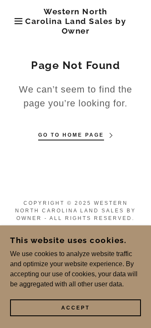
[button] (12, 21)
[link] (75, 21)
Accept (75, 308)
